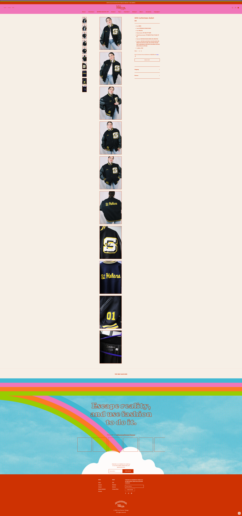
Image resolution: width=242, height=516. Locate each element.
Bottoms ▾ (134, 12)
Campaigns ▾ (157, 12)
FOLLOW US (121, 435)
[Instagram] (128, 493)
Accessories (148, 12)
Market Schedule (102, 489)
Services (100, 491)
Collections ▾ (91, 12)
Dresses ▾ (113, 12)
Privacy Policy (115, 489)
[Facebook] (125, 493)
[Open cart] (238, 7)
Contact (9, 7)
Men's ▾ (141, 12)
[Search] (232, 7)
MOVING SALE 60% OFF (103, 12)
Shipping (137, 69)
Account (100, 484)
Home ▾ (84, 12)
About (5, 7)
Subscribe (128, 471)
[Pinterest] (131, 493)
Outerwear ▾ (127, 12)
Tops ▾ (119, 12)
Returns (136, 75)
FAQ (13, 7)
